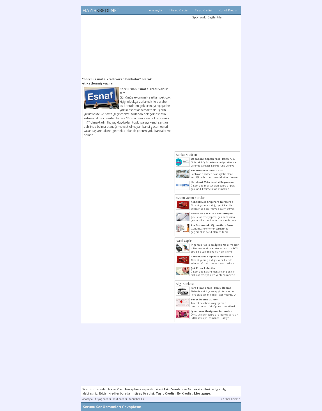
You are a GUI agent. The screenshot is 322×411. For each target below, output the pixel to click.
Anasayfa (155, 10)
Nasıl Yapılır (184, 241)
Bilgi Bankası (185, 284)
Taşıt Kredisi (203, 10)
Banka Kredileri (186, 155)
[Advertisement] (127, 45)
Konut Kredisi (228, 10)
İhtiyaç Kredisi (178, 10)
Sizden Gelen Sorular (190, 198)
